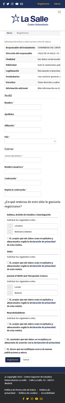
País (13, 137)
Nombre (15, 103)
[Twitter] (8, 4)
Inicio (9, 33)
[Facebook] (3, 4)
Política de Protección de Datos (20, 390)
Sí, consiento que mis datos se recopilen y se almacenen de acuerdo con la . (32, 341)
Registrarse (43, 4)
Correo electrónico (19, 156)
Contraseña (17, 178)
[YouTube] (17, 4)
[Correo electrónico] (22, 4)
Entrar (57, 4)
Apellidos (9, 114)
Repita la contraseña (21, 190)
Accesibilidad (48, 393)
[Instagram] (12, 4)
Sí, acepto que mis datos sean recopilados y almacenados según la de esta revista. (31, 241)
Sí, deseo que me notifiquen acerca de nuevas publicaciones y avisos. (28, 351)
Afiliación (16, 125)
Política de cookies (28, 393)
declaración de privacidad (42, 242)
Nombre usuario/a (20, 167)
